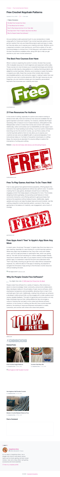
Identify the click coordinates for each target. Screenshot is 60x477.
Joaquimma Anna (14, 449)
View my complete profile (11, 464)
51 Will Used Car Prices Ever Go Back (33, 281)
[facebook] (10, 340)
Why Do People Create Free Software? (18, 33)
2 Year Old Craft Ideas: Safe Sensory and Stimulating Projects (29, 145)
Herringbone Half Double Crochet (16, 391)
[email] (25, 340)
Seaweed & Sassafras (32, 474)
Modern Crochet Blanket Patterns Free (18, 413)
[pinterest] (22, 340)
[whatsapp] (16, 340)
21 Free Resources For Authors (16, 25)
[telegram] (19, 340)
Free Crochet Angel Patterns (15, 364)
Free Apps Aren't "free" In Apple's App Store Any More (22, 30)
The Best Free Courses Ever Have (16, 23)
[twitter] (13, 340)
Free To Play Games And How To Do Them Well (20, 28)
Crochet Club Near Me (37, 364)
